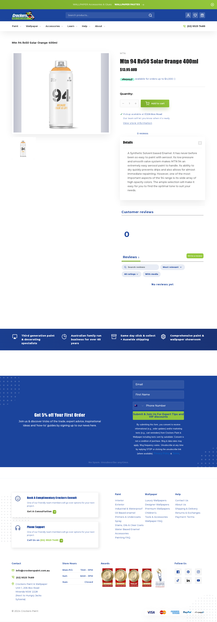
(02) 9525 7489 (49, 540)
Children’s (150, 513)
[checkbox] (152, 274)
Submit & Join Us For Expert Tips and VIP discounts (158, 415)
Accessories (122, 533)
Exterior (119, 504)
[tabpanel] (162, 291)
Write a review (195, 256)
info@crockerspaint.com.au (33, 570)
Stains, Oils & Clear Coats (129, 525)
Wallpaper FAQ (153, 521)
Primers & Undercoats (128, 517)
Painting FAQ (122, 537)
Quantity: (126, 93)
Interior (119, 500)
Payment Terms (184, 517)
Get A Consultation (39, 511)
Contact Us (181, 500)
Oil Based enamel (125, 513)
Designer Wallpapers (157, 504)
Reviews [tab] (131, 257)
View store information (137, 123)
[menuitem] (17, 26)
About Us (180, 504)
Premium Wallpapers (157, 509)
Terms (176, 453)
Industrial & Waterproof (128, 509)
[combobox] (110, 15)
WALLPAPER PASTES (127, 4)
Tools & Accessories (156, 517)
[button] (183, 221)
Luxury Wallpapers (155, 500)
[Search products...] (150, 15)
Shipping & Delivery (186, 509)
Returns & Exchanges (187, 513)
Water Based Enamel (127, 529)
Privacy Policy (162, 453)
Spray (118, 521)
